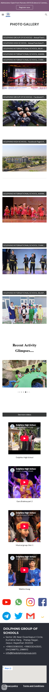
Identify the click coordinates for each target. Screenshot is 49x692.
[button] (3, 14)
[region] (24, 5)
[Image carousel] (24, 376)
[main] (24, 25)
